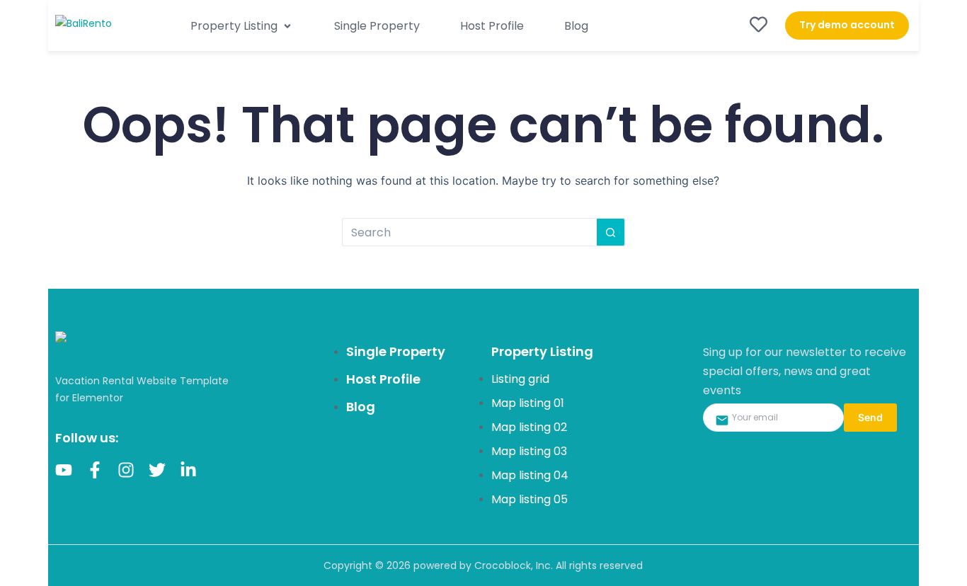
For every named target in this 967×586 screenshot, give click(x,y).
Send (870, 417)
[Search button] (611, 232)
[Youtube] (63, 469)
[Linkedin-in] (188, 469)
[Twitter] (157, 469)
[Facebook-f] (94, 469)
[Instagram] (126, 469)
